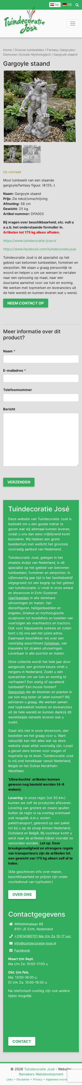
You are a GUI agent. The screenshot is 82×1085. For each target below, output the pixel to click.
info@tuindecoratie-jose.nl (35, 943)
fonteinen (51, 643)
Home (7, 50)
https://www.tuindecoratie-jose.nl (29, 241)
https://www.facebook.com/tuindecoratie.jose (39, 249)
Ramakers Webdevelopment (41, 1074)
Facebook (22, 950)
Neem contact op (25, 303)
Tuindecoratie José (39, 1069)
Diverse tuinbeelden (29, 50)
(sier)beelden (18, 598)
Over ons (22, 894)
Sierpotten (16, 692)
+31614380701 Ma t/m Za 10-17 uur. (42, 936)
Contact (21, 1041)
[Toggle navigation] (73, 23)
